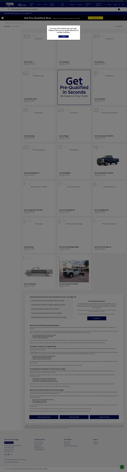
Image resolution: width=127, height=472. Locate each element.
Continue (63, 36)
